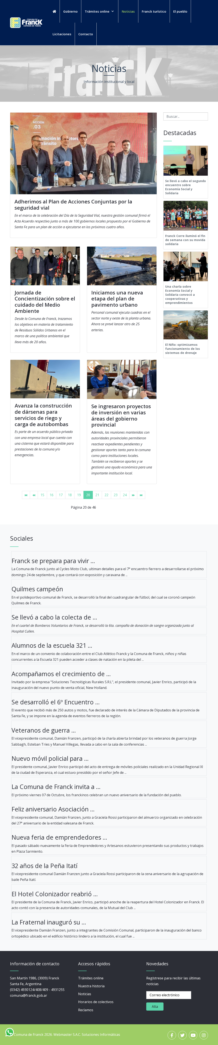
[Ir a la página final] (141, 495)
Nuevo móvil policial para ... (50, 758)
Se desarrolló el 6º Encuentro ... (55, 702)
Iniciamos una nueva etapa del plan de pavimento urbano (117, 298)
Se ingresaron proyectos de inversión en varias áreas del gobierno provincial (121, 415)
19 (79, 495)
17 (61, 495)
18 (70, 495)
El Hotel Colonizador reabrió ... (54, 894)
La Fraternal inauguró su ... (48, 922)
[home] (54, 11)
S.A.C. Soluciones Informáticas (96, 1034)
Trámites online (90, 978)
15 (42, 495)
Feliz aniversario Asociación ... (53, 809)
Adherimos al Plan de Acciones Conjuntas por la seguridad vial (73, 204)
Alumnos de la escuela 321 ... (51, 645)
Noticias (84, 994)
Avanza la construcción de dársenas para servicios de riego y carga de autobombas (43, 414)
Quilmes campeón (37, 589)
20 (88, 495)
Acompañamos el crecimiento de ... (61, 674)
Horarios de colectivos (95, 1001)
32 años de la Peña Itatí (44, 865)
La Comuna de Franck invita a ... (55, 786)
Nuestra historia (91, 986)
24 (125, 495)
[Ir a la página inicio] (26, 495)
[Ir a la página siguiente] (133, 495)
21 (97, 495)
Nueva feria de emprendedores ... (59, 837)
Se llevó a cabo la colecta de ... (54, 617)
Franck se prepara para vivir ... (53, 560)
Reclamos (85, 1010)
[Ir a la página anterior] (34, 495)
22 (106, 495)
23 (116, 495)
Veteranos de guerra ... (43, 730)
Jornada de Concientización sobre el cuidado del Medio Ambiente (45, 301)
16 (51, 495)
